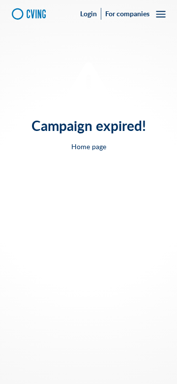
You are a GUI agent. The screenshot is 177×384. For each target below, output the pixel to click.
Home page (88, 147)
